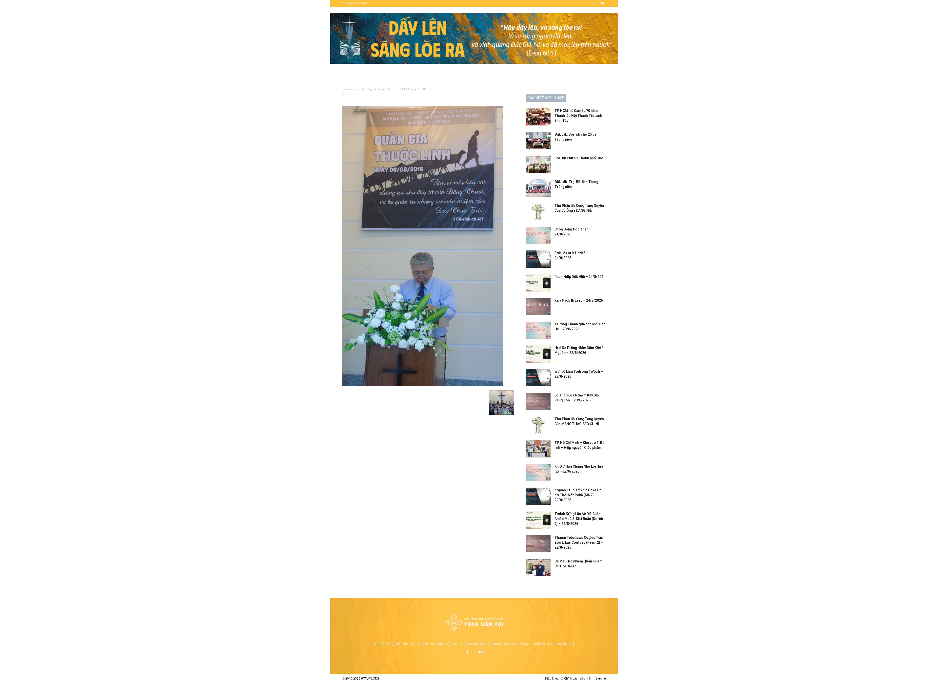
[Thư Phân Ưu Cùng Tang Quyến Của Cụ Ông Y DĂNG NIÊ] (538, 211)
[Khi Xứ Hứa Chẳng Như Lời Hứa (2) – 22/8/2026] (538, 472)
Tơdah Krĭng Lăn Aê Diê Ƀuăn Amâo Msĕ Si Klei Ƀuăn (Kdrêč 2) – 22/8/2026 (578, 519)
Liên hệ (601, 678)
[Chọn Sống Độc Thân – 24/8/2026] (538, 235)
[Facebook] (594, 3)
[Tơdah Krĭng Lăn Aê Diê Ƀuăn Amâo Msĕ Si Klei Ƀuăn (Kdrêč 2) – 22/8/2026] (538, 520)
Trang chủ (349, 89)
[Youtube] (602, 3)
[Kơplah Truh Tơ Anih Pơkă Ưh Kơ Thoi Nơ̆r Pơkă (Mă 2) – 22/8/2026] (538, 496)
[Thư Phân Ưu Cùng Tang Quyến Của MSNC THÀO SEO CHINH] (538, 425)
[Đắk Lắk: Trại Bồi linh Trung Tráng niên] (538, 188)
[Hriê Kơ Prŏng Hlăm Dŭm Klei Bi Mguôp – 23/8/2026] (538, 354)
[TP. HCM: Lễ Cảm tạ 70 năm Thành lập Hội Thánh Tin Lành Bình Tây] (538, 116)
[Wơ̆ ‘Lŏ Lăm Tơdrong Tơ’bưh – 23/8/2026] (538, 377)
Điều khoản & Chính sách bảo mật (568, 678)
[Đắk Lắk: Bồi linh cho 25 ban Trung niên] (538, 140)
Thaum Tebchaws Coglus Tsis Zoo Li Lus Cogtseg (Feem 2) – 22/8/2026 (578, 542)
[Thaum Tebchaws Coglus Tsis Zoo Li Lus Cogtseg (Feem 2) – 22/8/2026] (538, 543)
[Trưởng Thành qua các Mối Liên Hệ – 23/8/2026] (538, 330)
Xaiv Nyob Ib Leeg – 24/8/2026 (578, 300)
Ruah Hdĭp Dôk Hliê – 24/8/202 (578, 277)
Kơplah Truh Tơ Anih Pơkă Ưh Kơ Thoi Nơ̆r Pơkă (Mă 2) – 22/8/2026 (577, 495)
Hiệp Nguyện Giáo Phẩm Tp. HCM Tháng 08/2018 (394, 89)
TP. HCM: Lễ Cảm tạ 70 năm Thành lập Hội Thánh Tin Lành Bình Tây (578, 116)
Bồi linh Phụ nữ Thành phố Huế (578, 158)
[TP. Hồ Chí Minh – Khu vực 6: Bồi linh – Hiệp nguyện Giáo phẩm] (538, 448)
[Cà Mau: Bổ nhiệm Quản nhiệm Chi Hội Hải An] (538, 567)
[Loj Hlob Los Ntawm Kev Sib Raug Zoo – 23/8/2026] (538, 401)
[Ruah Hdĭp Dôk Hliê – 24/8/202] (538, 282)
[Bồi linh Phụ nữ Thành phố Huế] (538, 164)
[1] (422, 385)
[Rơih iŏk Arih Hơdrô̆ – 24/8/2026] (538, 259)
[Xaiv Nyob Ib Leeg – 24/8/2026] (538, 306)
